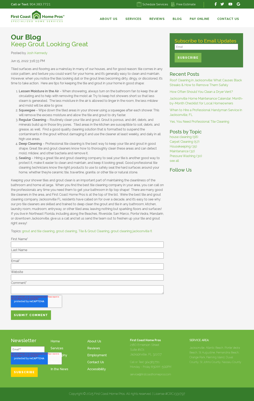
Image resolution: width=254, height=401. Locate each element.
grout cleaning (66, 231)
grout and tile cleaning (38, 231)
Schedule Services (155, 4)
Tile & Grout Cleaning (93, 231)
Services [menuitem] (133, 19)
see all (174, 161)
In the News (59, 369)
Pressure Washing (186, 156)
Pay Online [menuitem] (199, 19)
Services (57, 348)
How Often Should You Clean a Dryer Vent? (201, 92)
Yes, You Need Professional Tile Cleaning (199, 121)
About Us (94, 341)
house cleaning (184, 137)
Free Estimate (186, 4)
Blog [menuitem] (177, 19)
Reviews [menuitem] (157, 19)
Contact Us (95, 362)
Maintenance (182, 151)
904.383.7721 (40, 4)
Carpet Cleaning (184, 142)
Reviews (93, 348)
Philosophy (59, 355)
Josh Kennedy (37, 53)
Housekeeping (183, 146)
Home (55, 341)
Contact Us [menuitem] (228, 19)
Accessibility (96, 369)
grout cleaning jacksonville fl (131, 231)
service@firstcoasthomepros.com (150, 374)
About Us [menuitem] (108, 19)
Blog (54, 362)
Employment (97, 355)
